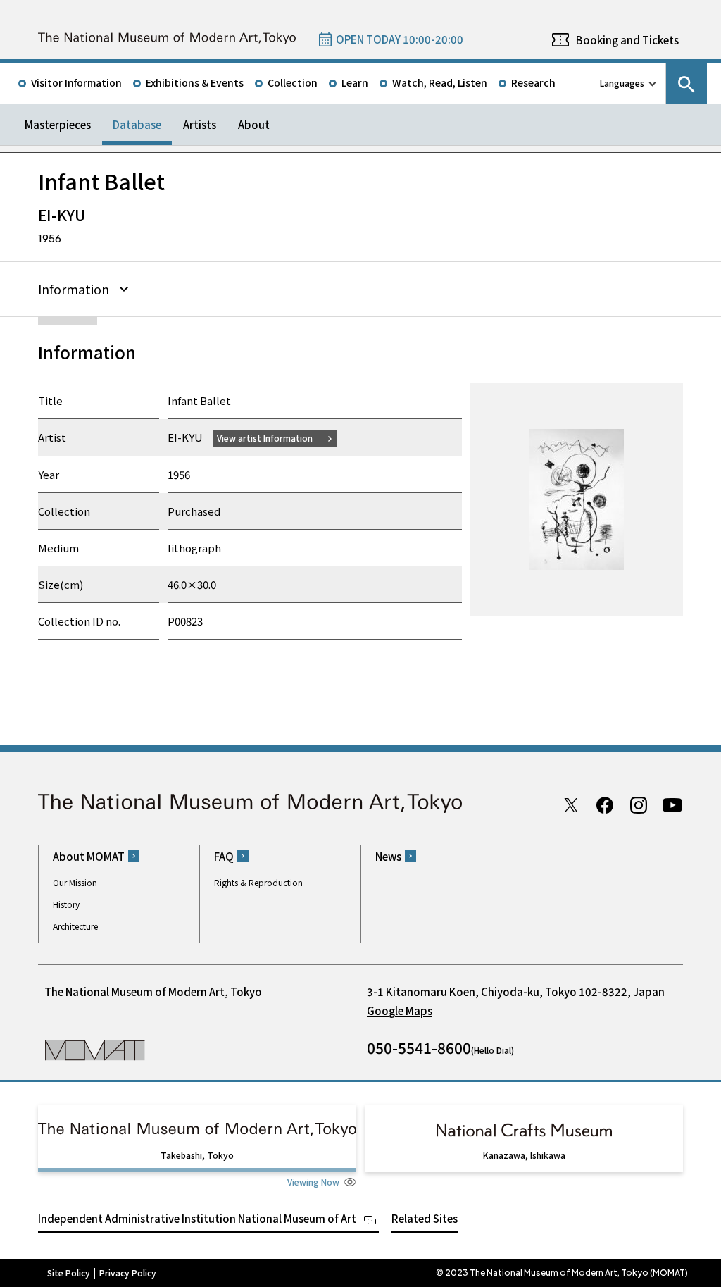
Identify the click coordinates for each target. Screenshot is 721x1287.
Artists (199, 124)
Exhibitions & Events (195, 82)
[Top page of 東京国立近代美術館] (167, 38)
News (388, 856)
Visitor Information (76, 82)
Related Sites (424, 1218)
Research (533, 82)
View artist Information (265, 438)
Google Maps (399, 1010)
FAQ (224, 856)
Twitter (571, 805)
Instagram (638, 805)
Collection (293, 82)
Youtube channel (672, 805)
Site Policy (68, 1273)
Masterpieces (58, 124)
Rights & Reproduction (258, 882)
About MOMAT (89, 856)
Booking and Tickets (627, 39)
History (66, 904)
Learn (354, 82)
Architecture (75, 926)
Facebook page (604, 805)
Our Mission (75, 882)
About (254, 124)
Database (137, 124)
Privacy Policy (127, 1273)
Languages (622, 83)
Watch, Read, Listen (439, 82)
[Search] (686, 83)
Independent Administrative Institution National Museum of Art (197, 1218)
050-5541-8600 (419, 1047)
